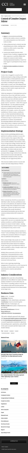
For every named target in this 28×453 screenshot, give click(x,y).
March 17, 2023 (14, 25)
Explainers (4, 403)
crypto (16, 330)
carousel (6, 330)
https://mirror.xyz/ (5, 311)
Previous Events (5, 424)
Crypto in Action (7, 15)
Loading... (14, 383)
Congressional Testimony (7, 398)
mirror (12, 333)
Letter (2, 406)
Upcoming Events (5, 432)
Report (3, 429)
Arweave (12, 151)
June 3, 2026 (4, 378)
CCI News (3, 392)
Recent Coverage (5, 426)
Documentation (17, 313)
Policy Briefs (4, 418)
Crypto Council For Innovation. (10, 449)
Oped (2, 412)
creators (11, 330)
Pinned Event (4, 415)
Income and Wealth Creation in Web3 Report (15, 318)
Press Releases (4, 421)
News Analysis (4, 409)
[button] (25, 4)
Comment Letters (5, 395)
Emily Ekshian (5, 25)
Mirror (5, 36)
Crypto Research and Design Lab (12, 320)
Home (2, 15)
